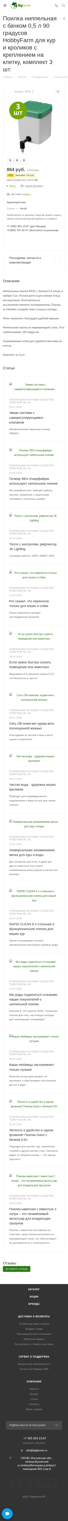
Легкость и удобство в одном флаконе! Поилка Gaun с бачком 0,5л (31, 1134)
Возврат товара (34, 1329)
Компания (34, 1381)
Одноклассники (34, 1483)
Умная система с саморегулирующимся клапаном (26, 417)
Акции (34, 1296)
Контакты (34, 1404)
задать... (27, 194)
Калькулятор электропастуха (34, 1364)
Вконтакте (15, 1483)
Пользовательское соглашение (34, 1334)
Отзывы (34, 1394)
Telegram (25, 1483)
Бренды (34, 1304)
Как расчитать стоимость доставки (34, 1344)
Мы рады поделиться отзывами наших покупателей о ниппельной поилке (33, 999)
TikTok (52, 1483)
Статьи (34, 1399)
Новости (34, 1389)
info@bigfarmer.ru (36, 1450)
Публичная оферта (34, 1339)
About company (34, 1409)
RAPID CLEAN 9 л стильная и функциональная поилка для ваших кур (31, 928)
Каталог (34, 1289)
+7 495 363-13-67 (34, 1438)
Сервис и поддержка (34, 1356)
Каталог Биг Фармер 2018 (34, 1369)
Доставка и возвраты (34, 1316)
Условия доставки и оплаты (34, 1323)
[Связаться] (7, 1513)
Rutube (43, 1483)
